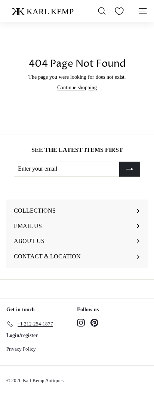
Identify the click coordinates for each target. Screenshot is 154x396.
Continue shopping (77, 87)
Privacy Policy (21, 349)
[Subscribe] (129, 169)
